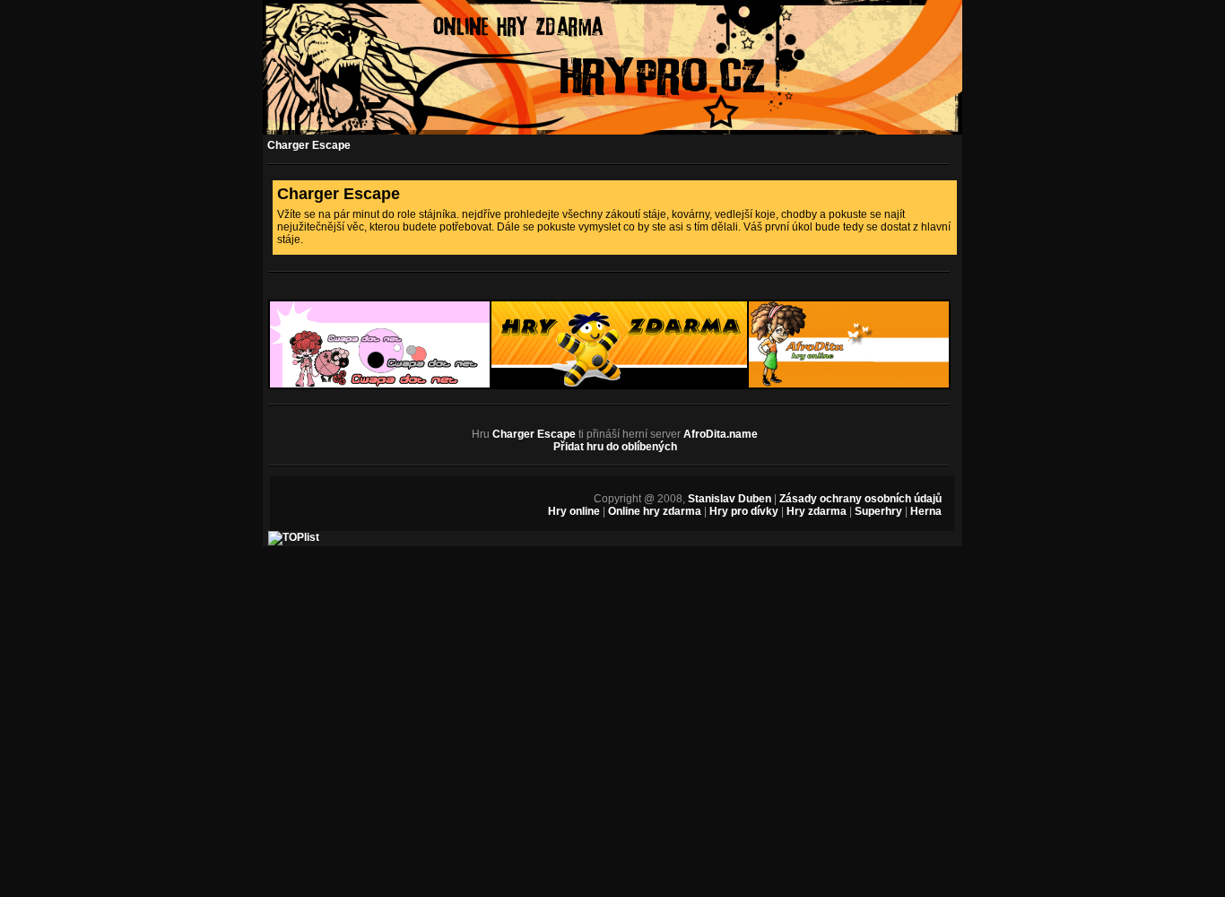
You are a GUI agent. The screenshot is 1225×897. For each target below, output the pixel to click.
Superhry (878, 511)
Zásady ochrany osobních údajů (860, 498)
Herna (926, 511)
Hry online (574, 511)
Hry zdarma (816, 511)
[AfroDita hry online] (849, 385)
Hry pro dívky (743, 511)
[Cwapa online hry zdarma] (379, 385)
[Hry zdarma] (619, 385)
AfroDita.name (720, 434)
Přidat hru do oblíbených (615, 446)
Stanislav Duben (729, 498)
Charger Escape (309, 145)
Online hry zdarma (654, 511)
